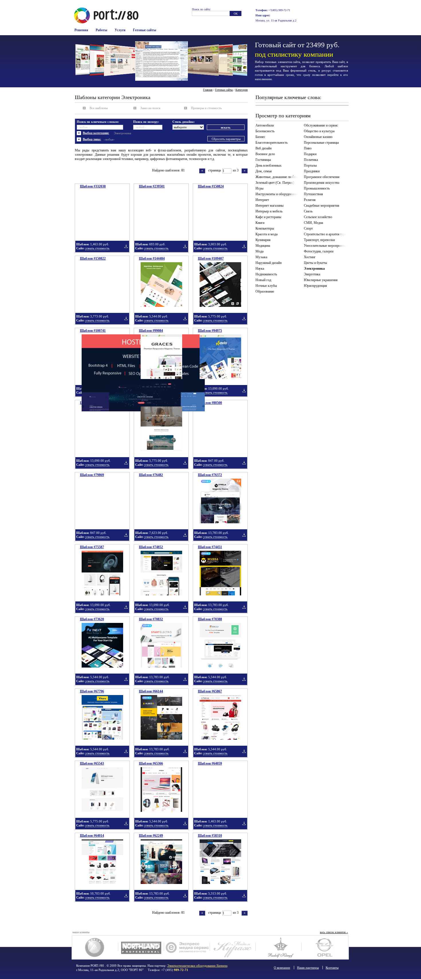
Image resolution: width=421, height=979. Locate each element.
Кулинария (263, 240)
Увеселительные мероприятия (325, 246)
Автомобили (264, 125)
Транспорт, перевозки (319, 240)
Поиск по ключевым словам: (98, 121)
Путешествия (313, 194)
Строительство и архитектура (325, 234)
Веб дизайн (263, 148)
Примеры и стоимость (206, 108)
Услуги (120, 30)
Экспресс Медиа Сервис (187, 947)
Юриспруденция (315, 286)
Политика (311, 160)
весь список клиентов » (334, 932)
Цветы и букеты (315, 263)
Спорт (308, 228)
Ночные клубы (266, 286)
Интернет (262, 200)
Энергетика (312, 274)
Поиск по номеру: (146, 121)
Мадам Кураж (232, 947)
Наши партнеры (308, 967)
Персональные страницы (321, 143)
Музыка (261, 257)
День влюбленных (268, 165)
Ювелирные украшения (321, 280)
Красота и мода (266, 234)
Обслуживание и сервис (321, 125)
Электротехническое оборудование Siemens (197, 965)
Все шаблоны (99, 108)
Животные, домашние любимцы (277, 177)
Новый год (263, 280)
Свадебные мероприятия (321, 206)
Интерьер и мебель (268, 211)
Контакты (332, 967)
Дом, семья (263, 171)
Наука (259, 269)
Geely (95, 947)
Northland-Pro (141, 947)
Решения (81, 30)
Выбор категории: (96, 133)
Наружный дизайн (268, 263)
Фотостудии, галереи (318, 251)
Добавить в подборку (126, 246)
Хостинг (310, 257)
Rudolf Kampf (278, 947)
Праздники (312, 171)
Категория (241, 89)
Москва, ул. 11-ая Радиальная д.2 (275, 20)
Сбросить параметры (226, 139)
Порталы (310, 165)
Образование (264, 291)
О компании (282, 967)
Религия (310, 200)
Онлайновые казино (318, 137)
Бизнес (260, 137)
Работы (101, 30)
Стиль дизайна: (183, 121)
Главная (208, 89)
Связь (308, 211)
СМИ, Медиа (313, 223)
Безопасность (264, 131)
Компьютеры (264, 228)
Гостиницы (263, 160)
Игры (259, 188)
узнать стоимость (97, 248)
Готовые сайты (144, 30)
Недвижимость (266, 274)
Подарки (310, 154)
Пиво (308, 148)
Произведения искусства (321, 183)
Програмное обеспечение (322, 177)
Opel (324, 947)
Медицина (262, 246)
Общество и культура (319, 131)
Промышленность (317, 188)
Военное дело (265, 154)
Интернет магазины (269, 206)
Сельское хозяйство (318, 217)
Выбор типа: (92, 139)
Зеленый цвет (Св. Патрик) (274, 183)
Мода (259, 251)
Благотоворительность (271, 143)
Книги (259, 223)
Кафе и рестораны (268, 217)
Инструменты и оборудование (276, 194)
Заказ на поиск (150, 108)
